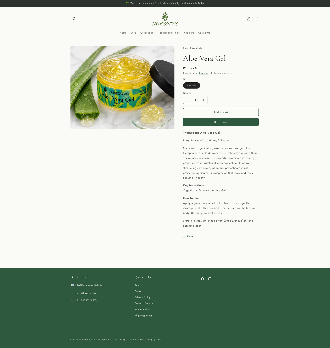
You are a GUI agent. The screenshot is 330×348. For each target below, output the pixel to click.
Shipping (203, 73)
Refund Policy (142, 309)
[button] (74, 19)
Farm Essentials (86, 339)
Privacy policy (119, 339)
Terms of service (136, 339)
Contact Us (141, 291)
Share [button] (189, 236)
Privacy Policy (142, 297)
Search (138, 285)
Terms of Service (144, 303)
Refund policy (102, 339)
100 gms (192, 85)
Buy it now (221, 122)
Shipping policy (154, 339)
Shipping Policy (143, 315)
